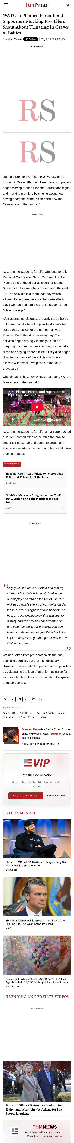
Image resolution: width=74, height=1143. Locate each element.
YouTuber (55, 733)
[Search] (68, 4)
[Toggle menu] (6, 4)
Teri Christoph (12, 986)
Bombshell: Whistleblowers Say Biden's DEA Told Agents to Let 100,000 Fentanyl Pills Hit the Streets (37, 980)
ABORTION (9, 713)
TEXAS (42, 717)
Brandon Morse (12, 39)
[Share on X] (5, 699)
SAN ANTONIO (26, 717)
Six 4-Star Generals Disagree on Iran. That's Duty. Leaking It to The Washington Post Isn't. (36, 922)
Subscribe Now (56, 796)
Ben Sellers (11, 870)
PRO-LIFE (8, 717)
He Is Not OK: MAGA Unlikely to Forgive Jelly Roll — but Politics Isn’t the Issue (36, 864)
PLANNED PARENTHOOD (50, 713)
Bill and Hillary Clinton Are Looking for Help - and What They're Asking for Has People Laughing (34, 1109)
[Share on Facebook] (20, 699)
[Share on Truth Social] (13, 699)
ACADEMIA (26, 713)
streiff (8, 928)
